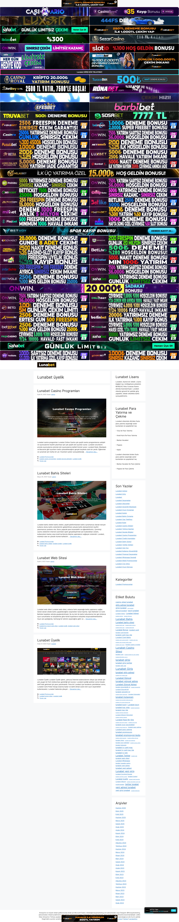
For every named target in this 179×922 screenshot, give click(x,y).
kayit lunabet (133, 611)
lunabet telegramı (135, 790)
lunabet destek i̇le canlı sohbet (131, 654)
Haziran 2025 (121, 817)
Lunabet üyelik (77, 459)
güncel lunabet (121, 611)
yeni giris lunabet (123, 790)
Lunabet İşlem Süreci (123, 542)
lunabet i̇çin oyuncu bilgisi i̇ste (123, 702)
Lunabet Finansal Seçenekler (126, 554)
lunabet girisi (123, 659)
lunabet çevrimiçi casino (121, 776)
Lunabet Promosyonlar (46, 457)
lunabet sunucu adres (135, 742)
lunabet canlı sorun (120, 644)
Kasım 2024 (120, 833)
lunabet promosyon (124, 732)
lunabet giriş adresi (125, 672)
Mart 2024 (120, 859)
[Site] (44, 125)
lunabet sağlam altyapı (132, 738)
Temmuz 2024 (121, 846)
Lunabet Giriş (121, 494)
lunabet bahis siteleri (45, 543)
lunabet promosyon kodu (128, 735)
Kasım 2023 (120, 871)
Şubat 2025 (120, 824)
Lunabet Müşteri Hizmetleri (124, 715)
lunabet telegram (121, 745)
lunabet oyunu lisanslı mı (121, 727)
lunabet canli (134, 630)
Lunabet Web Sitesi (52, 558)
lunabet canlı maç (133, 640)
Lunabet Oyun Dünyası (124, 567)
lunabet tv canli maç (124, 747)
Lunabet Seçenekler (123, 500)
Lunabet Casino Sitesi (125, 649)
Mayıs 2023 (120, 890)
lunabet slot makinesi (130, 740)
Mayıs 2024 (120, 852)
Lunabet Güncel (123, 678)
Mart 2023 (120, 897)
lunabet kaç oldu (123, 707)
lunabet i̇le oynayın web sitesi (48, 626)
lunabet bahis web (120, 625)
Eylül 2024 (119, 840)
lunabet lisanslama (135, 707)
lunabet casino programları (47, 459)
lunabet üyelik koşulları (134, 779)
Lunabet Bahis (124, 619)
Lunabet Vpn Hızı (122, 548)
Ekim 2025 (119, 811)
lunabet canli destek (122, 632)
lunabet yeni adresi (124, 768)
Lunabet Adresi (121, 491)
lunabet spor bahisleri (122, 743)
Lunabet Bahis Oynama (124, 516)
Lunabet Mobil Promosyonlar (126, 561)
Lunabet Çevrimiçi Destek (124, 774)
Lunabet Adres (120, 613)
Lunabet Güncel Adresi (126, 684)
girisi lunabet (121, 608)
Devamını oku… (92, 452)
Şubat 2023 (120, 900)
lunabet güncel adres (127, 681)
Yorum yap (42, 461)
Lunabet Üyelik (48, 640)
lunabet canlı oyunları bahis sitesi (123, 642)
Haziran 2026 (121, 808)
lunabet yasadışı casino (123, 763)
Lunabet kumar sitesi (45, 696)
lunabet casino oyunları (132, 644)
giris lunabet (130, 608)
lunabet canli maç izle (124, 635)
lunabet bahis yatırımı (130, 625)
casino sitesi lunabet (124, 602)
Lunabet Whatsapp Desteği (126, 557)
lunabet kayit (121, 705)
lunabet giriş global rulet (121, 675)
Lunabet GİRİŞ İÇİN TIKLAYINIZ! (89, 72)
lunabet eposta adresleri (64, 459)
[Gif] (89, 173)
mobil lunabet (120, 784)
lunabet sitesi (120, 740)
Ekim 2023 (120, 874)
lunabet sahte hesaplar (121, 738)
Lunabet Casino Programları (58, 391)
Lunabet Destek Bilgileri (124, 532)
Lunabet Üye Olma (123, 564)
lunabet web (134, 756)
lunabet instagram (124, 697)
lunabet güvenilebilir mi (123, 687)
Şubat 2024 (120, 862)
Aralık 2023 (120, 868)
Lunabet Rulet (121, 523)
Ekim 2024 (120, 836)
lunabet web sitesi (73, 626)
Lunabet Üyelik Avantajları (125, 538)
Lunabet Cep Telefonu (124, 519)
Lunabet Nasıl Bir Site (125, 720)
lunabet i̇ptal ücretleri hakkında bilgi (124, 700)
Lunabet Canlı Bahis (123, 637)
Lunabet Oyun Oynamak (125, 510)
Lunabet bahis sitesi (125, 622)
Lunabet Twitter (123, 755)
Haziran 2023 (121, 887)
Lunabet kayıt (133, 705)
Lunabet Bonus (122, 630)
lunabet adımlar (119, 616)
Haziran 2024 (121, 849)
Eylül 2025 (119, 814)
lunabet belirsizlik (129, 627)
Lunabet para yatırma (124, 730)
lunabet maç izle (122, 710)
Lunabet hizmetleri (134, 694)
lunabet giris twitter (124, 663)
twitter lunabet (132, 784)
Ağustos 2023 (121, 881)
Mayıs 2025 (120, 821)
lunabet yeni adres (123, 766)
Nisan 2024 (120, 855)
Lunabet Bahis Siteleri (54, 473)
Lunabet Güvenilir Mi (122, 689)
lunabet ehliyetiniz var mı (121, 657)
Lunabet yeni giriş (125, 771)
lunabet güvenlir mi (123, 692)
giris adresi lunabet (125, 605)
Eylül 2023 (119, 878)
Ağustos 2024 (121, 843)
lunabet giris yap (121, 666)
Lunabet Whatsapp (123, 761)
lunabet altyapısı (128, 616)
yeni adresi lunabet (126, 787)
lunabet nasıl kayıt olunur (121, 722)
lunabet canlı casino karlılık (122, 640)
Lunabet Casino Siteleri (124, 526)
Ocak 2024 (120, 865)
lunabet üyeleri (57, 543)
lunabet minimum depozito (122, 712)
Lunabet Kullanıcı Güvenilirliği (126, 551)
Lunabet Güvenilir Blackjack (126, 507)
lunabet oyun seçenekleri (125, 725)
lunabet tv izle (122, 753)
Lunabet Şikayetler (123, 504)
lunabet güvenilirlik (135, 687)
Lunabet (119, 497)
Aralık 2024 (120, 830)
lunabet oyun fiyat (132, 722)
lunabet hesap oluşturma (121, 694)
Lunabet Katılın (121, 513)
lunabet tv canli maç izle (125, 750)
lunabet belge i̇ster (120, 627)
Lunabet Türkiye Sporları (125, 529)
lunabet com (120, 654)
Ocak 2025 (120, 827)
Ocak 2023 (120, 903)
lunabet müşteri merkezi (121, 717)
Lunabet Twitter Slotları (124, 545)
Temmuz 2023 (121, 884)
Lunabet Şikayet (121, 781)
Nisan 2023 (120, 893)
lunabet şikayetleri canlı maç (133, 781)
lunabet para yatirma (134, 727)
